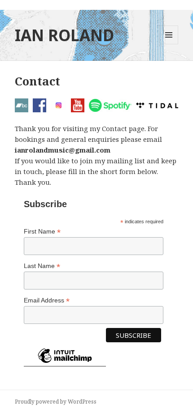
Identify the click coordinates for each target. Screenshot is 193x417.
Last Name (42, 266)
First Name (42, 231)
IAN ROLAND (64, 35)
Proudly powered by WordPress (55, 401)
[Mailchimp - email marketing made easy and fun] (65, 362)
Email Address (47, 300)
